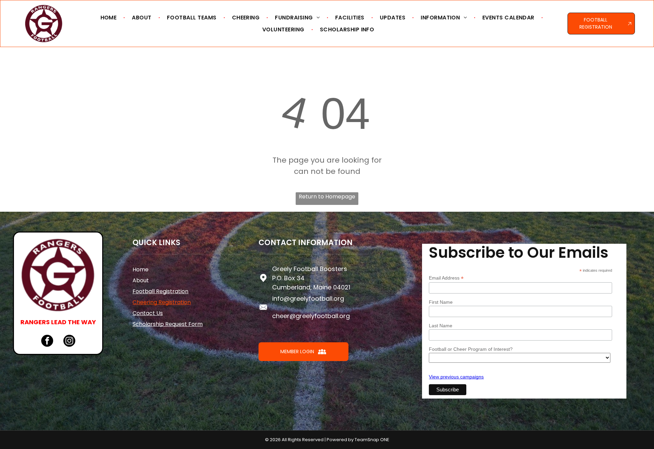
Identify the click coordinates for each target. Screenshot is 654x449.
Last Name (440, 325)
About (141, 280)
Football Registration (160, 291)
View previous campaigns (456, 376)
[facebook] (47, 341)
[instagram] (69, 341)
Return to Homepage (327, 196)
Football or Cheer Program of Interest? (471, 349)
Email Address (446, 278)
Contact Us (148, 313)
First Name (441, 302)
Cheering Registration (162, 302)
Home (141, 269)
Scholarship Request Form (168, 324)
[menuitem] (109, 18)
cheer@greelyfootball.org (311, 316)
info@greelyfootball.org (308, 298)
